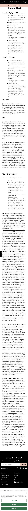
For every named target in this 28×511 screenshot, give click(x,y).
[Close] (26, 493)
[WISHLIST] (21, 2)
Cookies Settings (14, 500)
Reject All (14, 504)
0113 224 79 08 (4, 468)
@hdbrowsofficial (6, 405)
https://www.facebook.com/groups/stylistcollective (14, 230)
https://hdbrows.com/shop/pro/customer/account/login (15, 396)
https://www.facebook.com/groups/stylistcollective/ (13, 387)
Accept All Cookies (14, 508)
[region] (14, 501)
